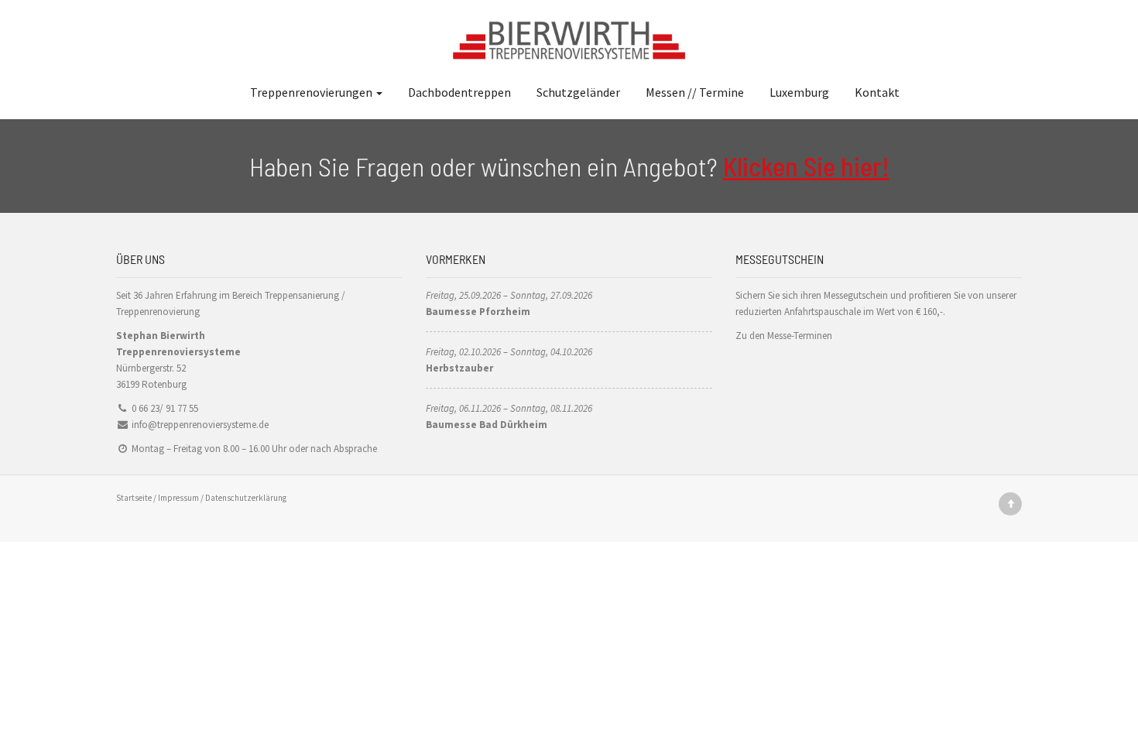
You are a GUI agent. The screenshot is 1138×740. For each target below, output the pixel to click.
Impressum (178, 497)
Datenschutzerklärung (245, 497)
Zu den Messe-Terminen (783, 335)
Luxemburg (799, 92)
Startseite (134, 497)
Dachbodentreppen (459, 92)
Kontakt (877, 92)
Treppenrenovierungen (312, 92)
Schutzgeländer (578, 92)
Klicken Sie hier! (806, 166)
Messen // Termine (695, 92)
